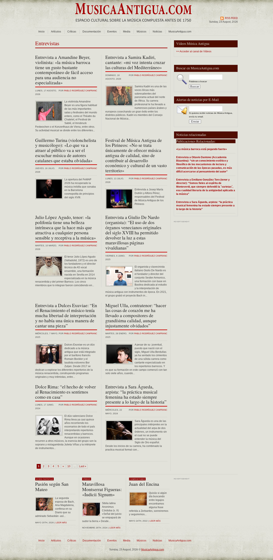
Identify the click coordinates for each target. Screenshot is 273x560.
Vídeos (86, 479)
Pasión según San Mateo (51, 486)
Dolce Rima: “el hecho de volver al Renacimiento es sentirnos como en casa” (65, 392)
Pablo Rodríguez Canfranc (80, 90)
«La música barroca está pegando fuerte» (201, 149)
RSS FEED (231, 18)
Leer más (61, 522)
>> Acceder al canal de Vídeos (193, 51)
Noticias (157, 31)
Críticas (71, 31)
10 (68, 466)
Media (126, 31)
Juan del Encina (144, 484)
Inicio (41, 31)
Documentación (92, 31)
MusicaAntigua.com (179, 31)
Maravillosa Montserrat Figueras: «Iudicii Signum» (102, 489)
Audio (39, 479)
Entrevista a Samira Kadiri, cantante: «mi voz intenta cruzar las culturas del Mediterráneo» (135, 62)
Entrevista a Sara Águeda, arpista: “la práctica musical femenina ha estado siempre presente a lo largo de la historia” (205, 206)
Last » (82, 466)
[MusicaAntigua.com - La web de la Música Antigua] (133, 24)
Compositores (137, 479)
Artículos (56, 31)
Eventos (112, 31)
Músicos (141, 31)
